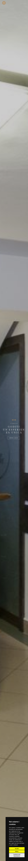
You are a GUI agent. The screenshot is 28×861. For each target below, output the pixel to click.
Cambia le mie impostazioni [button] (16, 855)
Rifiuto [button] (16, 851)
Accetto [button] (17, 848)
